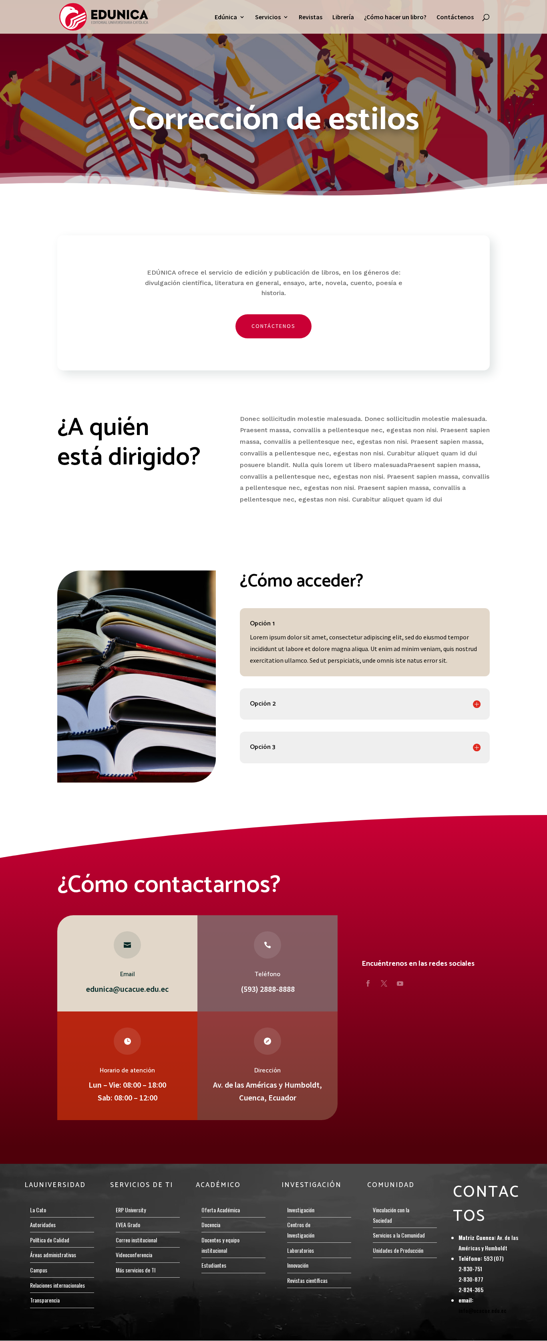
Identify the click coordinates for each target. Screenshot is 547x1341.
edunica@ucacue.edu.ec (127, 989)
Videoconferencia (134, 1254)
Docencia (210, 1224)
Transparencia (45, 1300)
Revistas (310, 17)
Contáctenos (455, 17)
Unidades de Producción (398, 1250)
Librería (343, 17)
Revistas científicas (307, 1280)
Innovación (297, 1265)
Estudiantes (213, 1265)
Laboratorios (300, 1250)
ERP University (131, 1209)
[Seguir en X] (384, 983)
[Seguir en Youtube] (400, 983)
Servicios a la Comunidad (399, 1235)
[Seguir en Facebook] (368, 983)
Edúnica (226, 17)
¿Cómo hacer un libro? (395, 17)
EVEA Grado (128, 1224)
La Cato (38, 1209)
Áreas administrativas (53, 1254)
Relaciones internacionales (57, 1285)
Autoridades (43, 1224)
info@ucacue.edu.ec (483, 1310)
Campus (38, 1270)
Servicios (268, 17)
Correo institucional (136, 1240)
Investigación (300, 1209)
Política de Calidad (49, 1240)
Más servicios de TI (135, 1270)
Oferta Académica (220, 1209)
